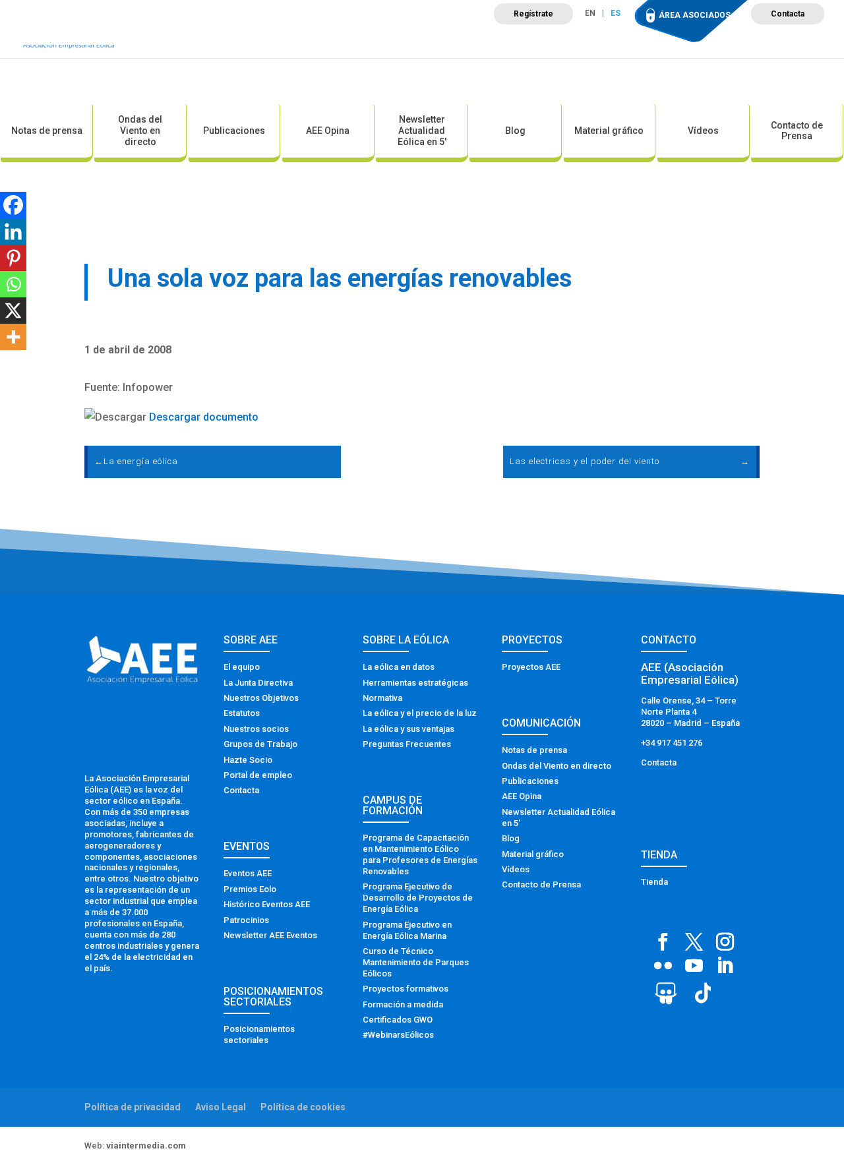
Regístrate (533, 13)
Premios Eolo (250, 889)
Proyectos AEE (531, 667)
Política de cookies (303, 1107)
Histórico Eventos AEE (267, 904)
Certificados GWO (398, 1020)
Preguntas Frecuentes (407, 744)
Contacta (787, 13)
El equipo (242, 667)
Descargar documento (203, 417)
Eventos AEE (248, 873)
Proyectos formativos (405, 989)
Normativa (382, 698)
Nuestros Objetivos (261, 698)
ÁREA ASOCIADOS (695, 15)
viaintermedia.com (146, 1145)
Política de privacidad (132, 1107)
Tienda (654, 882)
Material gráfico (609, 130)
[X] (13, 310)
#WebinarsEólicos (398, 1035)
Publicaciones (234, 130)
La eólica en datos (399, 667)
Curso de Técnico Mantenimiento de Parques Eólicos (416, 962)
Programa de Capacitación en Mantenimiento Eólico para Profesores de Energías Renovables (420, 854)
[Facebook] (13, 205)
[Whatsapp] (13, 284)
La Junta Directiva (258, 683)
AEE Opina (327, 130)
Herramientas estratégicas (415, 683)
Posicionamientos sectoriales (259, 1034)
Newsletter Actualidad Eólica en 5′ (422, 130)
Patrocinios (246, 920)
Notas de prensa (46, 130)
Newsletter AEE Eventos (270, 935)
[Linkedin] (13, 231)
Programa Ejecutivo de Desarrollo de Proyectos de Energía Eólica (418, 897)
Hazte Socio (248, 760)
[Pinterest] (13, 258)
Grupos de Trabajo (260, 744)
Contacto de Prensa (797, 131)
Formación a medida (403, 1004)
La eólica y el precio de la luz (420, 713)
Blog (515, 130)
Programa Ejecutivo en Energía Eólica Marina (407, 930)
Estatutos (242, 713)
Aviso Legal (220, 1107)
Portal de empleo (258, 775)
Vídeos (703, 130)
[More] (13, 337)
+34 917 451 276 (671, 743)
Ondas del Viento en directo (140, 130)
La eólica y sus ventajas (408, 729)
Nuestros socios (256, 729)
